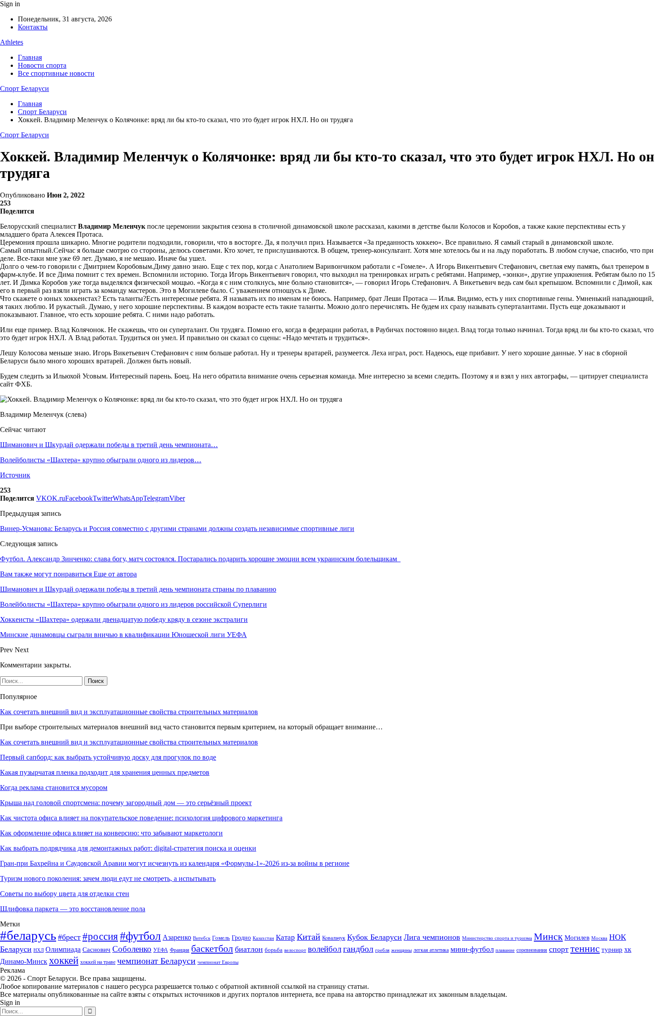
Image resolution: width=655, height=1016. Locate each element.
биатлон (249, 949)
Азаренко (177, 937)
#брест (69, 937)
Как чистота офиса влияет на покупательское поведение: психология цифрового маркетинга (141, 818)
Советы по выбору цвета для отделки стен (64, 893)
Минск (548, 936)
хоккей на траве (97, 962)
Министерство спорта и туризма (497, 938)
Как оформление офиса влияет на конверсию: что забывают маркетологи (111, 833)
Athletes (11, 42)
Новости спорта (42, 65)
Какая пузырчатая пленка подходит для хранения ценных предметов (104, 772)
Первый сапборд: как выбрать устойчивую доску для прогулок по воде (108, 757)
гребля (382, 950)
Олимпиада (63, 949)
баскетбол (212, 948)
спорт (559, 949)
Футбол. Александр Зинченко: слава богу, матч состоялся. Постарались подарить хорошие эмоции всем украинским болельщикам (200, 559)
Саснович (96, 949)
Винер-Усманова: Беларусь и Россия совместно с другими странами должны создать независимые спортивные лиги (177, 528)
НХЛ (38, 950)
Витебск (201, 938)
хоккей (63, 960)
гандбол (358, 949)
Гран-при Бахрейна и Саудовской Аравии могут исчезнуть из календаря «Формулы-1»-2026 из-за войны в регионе (174, 863)
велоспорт (295, 950)
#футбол (140, 936)
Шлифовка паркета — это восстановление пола (72, 909)
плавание (505, 950)
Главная (30, 57)
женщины (401, 950)
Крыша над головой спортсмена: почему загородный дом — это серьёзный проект (126, 802)
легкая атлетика (431, 950)
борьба (273, 949)
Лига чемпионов (432, 937)
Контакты (33, 27)
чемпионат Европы (217, 962)
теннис (585, 948)
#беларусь (28, 935)
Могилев (577, 937)
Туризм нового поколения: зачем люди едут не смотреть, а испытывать (108, 878)
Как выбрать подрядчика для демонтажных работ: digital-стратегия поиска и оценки (128, 848)
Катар (285, 937)
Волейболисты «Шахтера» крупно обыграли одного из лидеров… (100, 460)
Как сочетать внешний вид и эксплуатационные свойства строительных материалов (129, 712)
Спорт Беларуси (24, 88)
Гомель (221, 937)
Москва (599, 938)
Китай (308, 937)
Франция (179, 950)
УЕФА (160, 950)
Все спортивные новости (56, 73)
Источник (15, 475)
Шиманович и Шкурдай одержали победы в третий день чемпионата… (109, 444)
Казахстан (263, 938)
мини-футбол (472, 949)
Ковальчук (333, 938)
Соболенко (131, 949)
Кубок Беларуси (374, 937)
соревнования (531, 950)
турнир (612, 949)
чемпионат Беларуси (156, 961)
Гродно (241, 937)
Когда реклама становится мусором (53, 787)
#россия (100, 936)
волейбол (324, 949)
